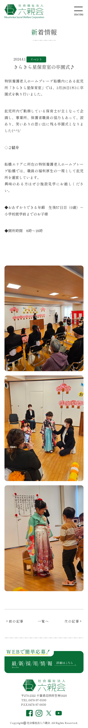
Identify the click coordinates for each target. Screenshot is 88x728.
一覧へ (43, 621)
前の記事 (16, 621)
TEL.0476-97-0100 (33, 700)
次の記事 (71, 621)
